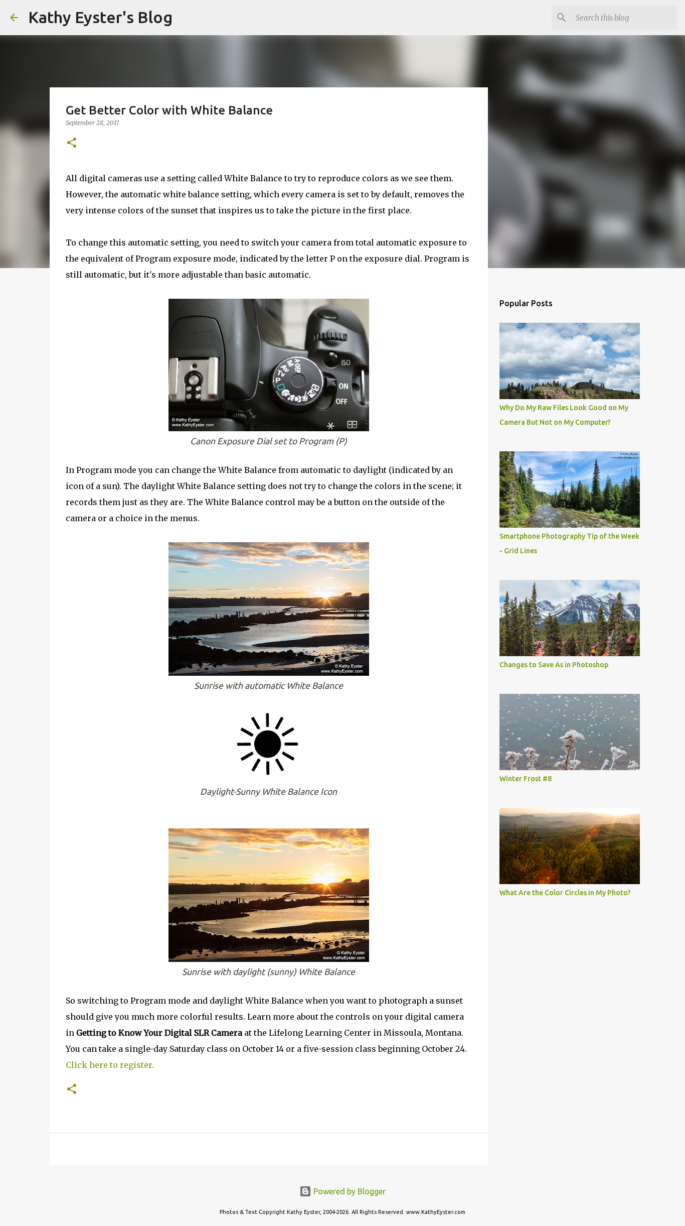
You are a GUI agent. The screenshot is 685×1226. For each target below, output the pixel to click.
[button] (72, 143)
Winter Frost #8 (525, 779)
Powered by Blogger (348, 1191)
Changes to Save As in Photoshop (553, 665)
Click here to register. (110, 1065)
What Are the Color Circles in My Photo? (565, 893)
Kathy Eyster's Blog (100, 17)
